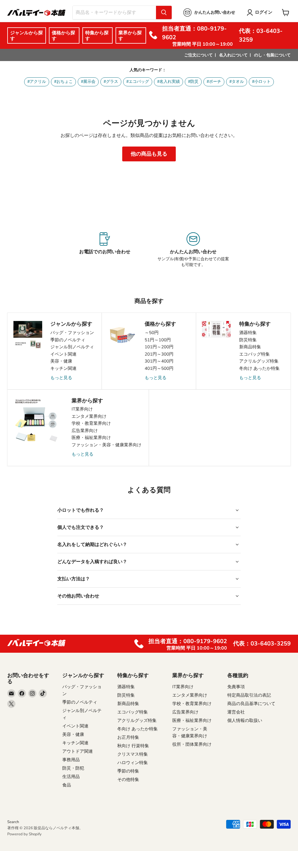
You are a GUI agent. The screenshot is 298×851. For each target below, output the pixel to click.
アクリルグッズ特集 (259, 361)
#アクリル (36, 81)
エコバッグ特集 (254, 354)
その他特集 (128, 779)
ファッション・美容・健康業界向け (106, 445)
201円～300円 (159, 354)
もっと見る (61, 378)
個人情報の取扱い (244, 720)
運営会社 (236, 712)
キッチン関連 (63, 368)
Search (13, 822)
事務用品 (71, 760)
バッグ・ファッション (72, 333)
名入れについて (233, 55)
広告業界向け (85, 430)
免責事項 (236, 687)
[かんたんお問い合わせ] (193, 250)
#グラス (111, 81)
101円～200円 (159, 347)
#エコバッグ (137, 81)
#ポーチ (214, 81)
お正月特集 (128, 737)
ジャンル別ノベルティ (72, 347)
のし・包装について (272, 55)
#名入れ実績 (168, 81)
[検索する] (164, 12)
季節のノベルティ (67, 340)
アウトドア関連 (77, 751)
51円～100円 (158, 340)
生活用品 (71, 776)
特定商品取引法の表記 (249, 695)
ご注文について (198, 55)
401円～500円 (159, 368)
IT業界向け (82, 409)
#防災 (193, 81)
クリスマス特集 (132, 754)
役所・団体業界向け (192, 744)
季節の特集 (128, 771)
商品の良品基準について (251, 704)
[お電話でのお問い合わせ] (104, 250)
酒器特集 (248, 333)
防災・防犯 (73, 768)
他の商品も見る (149, 153)
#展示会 (88, 81)
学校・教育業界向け (91, 423)
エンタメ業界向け (89, 416)
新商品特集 (250, 347)
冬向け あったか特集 (259, 368)
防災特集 (248, 340)
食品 (66, 785)
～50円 (152, 333)
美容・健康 (61, 361)
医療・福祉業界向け (91, 437)
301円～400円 (159, 361)
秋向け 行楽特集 (133, 746)
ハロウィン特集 (132, 763)
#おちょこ (63, 81)
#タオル (236, 81)
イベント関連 (63, 354)
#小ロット (261, 81)
